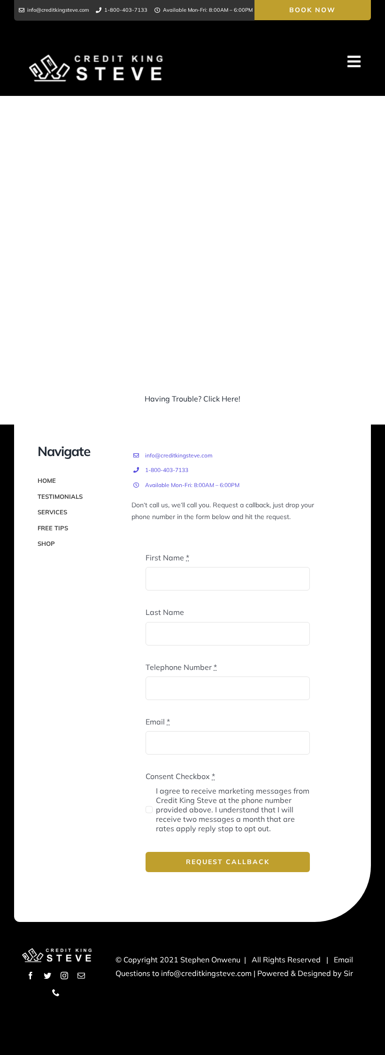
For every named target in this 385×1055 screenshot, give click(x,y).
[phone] (56, 992)
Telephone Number (181, 667)
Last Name (165, 612)
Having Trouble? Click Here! (192, 398)
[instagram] (64, 975)
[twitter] (47, 975)
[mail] (81, 975)
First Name (167, 557)
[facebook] (30, 975)
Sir (348, 973)
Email (158, 721)
